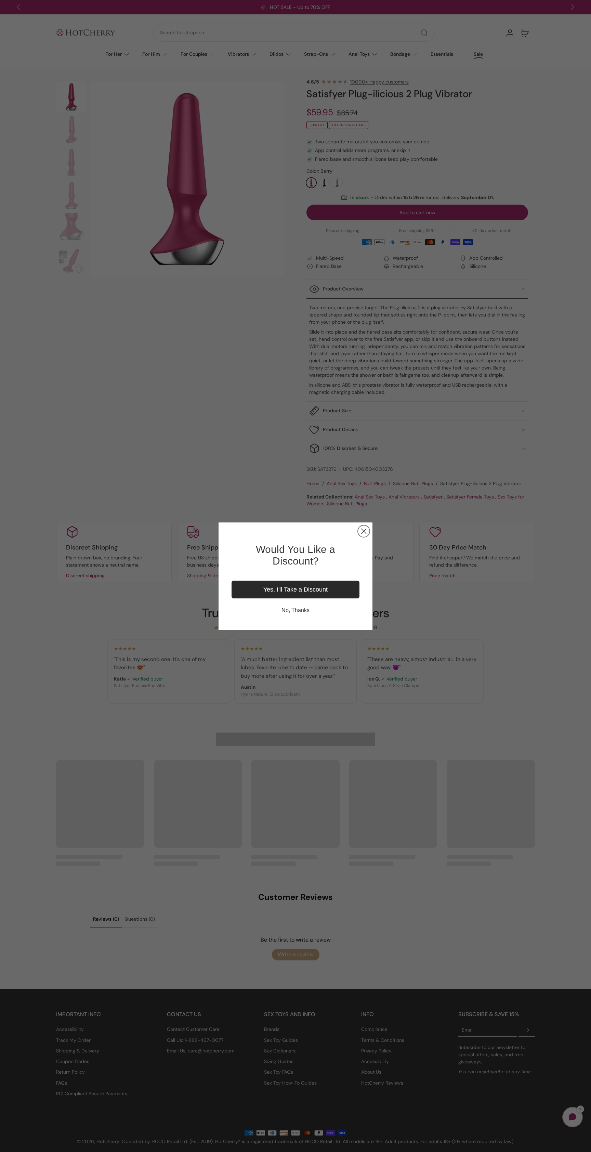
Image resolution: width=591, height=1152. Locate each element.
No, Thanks (295, 610)
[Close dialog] (364, 531)
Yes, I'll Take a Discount (295, 589)
